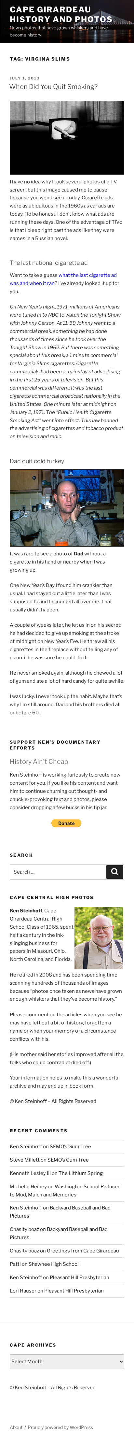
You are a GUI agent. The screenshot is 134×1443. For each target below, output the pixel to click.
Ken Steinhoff (26, 1147)
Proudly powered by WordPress (60, 1427)
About (16, 1427)
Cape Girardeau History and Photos (61, 14)
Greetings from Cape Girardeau (83, 1251)
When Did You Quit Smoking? (53, 87)
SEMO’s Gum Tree (70, 1147)
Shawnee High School (54, 1264)
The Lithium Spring (81, 1173)
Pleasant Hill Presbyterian (79, 1277)
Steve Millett (25, 1160)
